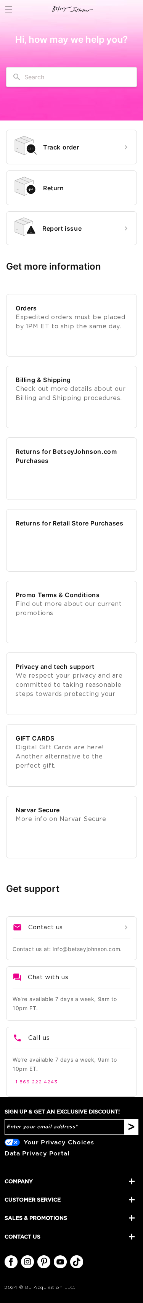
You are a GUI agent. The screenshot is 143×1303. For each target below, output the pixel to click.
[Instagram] (27, 1261)
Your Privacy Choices (59, 1142)
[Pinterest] (43, 1261)
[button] (8, 9)
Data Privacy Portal (37, 1153)
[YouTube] (60, 1261)
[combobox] (71, 77)
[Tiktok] (76, 1261)
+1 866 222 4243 (35, 1082)
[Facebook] (11, 1261)
